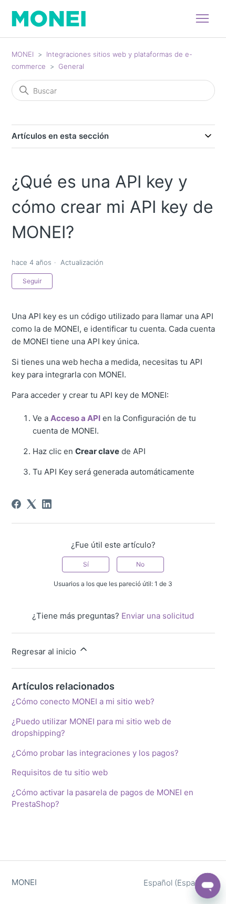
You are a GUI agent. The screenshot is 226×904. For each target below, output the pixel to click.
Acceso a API (75, 418)
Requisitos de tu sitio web (60, 772)
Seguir (32, 281)
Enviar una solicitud (157, 616)
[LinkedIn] (47, 504)
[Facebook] (16, 504)
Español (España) (176, 882)
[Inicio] (49, 19)
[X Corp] (31, 504)
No (140, 564)
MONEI (23, 54)
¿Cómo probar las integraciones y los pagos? (95, 753)
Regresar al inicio (45, 651)
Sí (86, 564)
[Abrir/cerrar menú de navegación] (202, 19)
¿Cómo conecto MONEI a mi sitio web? (83, 701)
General (71, 66)
